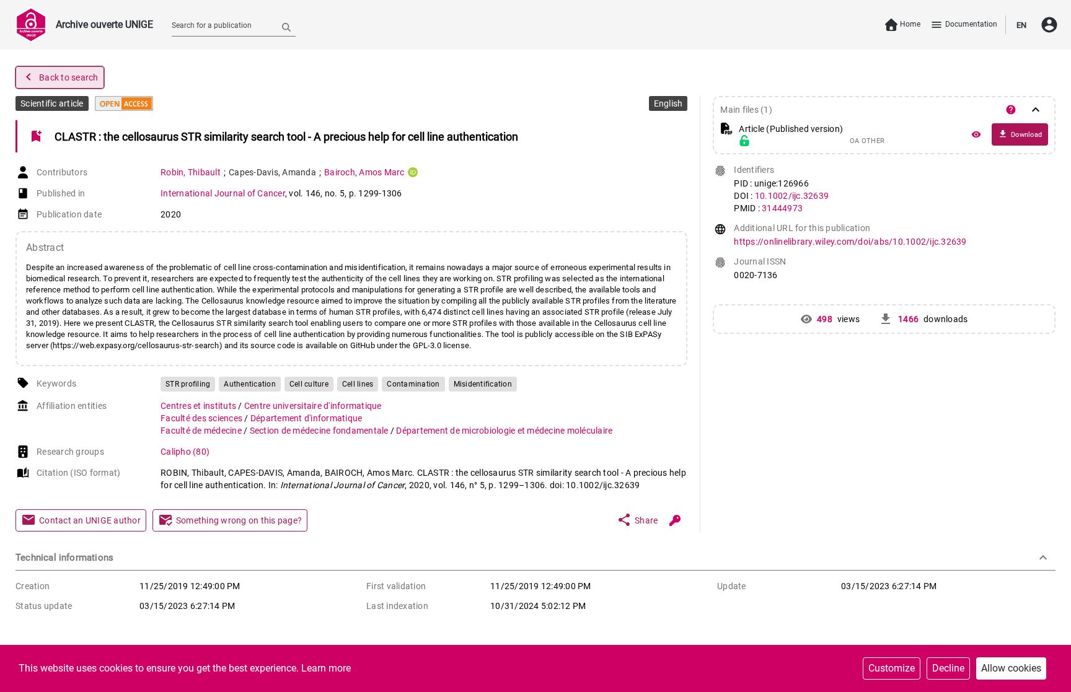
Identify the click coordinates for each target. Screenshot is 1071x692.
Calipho (185, 452)
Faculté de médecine (202, 431)
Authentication (250, 384)
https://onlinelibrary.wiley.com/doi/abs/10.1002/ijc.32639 (850, 242)
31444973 (782, 208)
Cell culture (308, 384)
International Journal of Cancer (223, 193)
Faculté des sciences (202, 418)
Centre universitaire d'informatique (313, 406)
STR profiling (187, 384)
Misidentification (483, 384)
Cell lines (358, 384)
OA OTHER (867, 141)
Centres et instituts (199, 406)
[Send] (286, 26)
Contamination (413, 384)
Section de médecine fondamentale (320, 431)
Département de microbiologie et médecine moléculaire (504, 431)
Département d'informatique (306, 418)
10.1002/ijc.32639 (792, 196)
